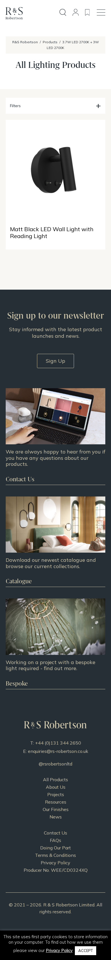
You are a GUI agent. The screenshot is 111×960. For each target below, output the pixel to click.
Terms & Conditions (55, 855)
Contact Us (55, 833)
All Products (55, 779)
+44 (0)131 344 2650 (58, 743)
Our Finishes (56, 809)
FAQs (55, 840)
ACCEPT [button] (85, 950)
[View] (55, 541)
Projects (55, 794)
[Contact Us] (55, 436)
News (56, 817)
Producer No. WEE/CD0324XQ (56, 870)
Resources (55, 802)
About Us (55, 787)
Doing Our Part (55, 848)
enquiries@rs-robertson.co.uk (58, 751)
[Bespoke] (55, 643)
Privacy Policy (55, 862)
